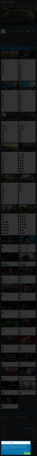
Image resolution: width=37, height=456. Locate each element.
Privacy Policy (25, 450)
